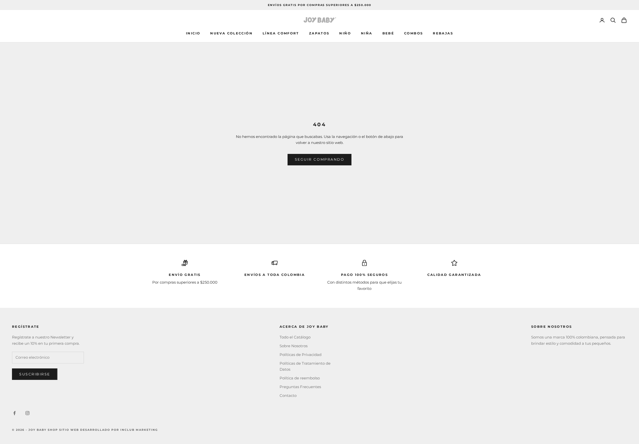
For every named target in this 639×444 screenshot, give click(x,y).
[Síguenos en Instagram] (27, 413)
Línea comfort (281, 33)
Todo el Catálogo (295, 337)
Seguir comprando (319, 159)
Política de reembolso (300, 378)
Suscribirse (34, 374)
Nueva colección (231, 33)
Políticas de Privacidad (300, 354)
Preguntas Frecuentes (300, 386)
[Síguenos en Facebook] (14, 413)
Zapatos (319, 33)
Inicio (193, 33)
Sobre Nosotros (294, 345)
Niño (345, 33)
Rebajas (443, 33)
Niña (366, 33)
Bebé (388, 33)
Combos (413, 33)
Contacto (288, 395)
